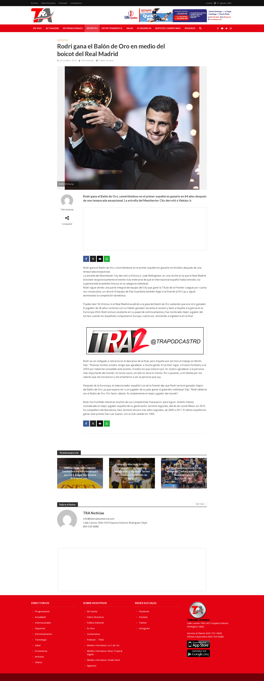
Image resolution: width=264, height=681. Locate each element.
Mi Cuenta (92, 611)
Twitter (143, 622)
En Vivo (34, 3)
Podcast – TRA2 (95, 639)
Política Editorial (95, 622)
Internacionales (73, 28)
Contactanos (76, 3)
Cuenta (209, 3)
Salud (129, 28)
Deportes (92, 28)
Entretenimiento (112, 28)
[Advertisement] (145, 228)
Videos (38, 662)
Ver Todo (200, 504)
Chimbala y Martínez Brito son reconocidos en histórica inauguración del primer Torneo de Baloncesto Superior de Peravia (132, 471)
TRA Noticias (87, 60)
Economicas (144, 28)
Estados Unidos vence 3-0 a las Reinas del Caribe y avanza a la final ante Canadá (184, 471)
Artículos (39, 656)
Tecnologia (40, 639)
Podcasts (63, 3)
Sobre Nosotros (48, 3)
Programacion (42, 611)
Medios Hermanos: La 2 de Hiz (103, 645)
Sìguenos (91, 665)
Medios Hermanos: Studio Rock (103, 659)
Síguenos (190, 28)
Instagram (144, 628)
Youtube (143, 617)
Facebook (144, 611)
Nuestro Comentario (168, 28)
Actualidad (52, 28)
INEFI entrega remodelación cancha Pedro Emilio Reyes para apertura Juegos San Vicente (80, 471)
